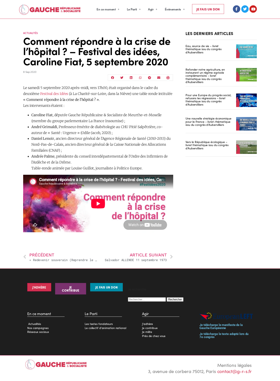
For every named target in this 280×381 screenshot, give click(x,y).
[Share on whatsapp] (140, 77)
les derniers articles (209, 33)
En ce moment (106, 9)
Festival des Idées (54, 93)
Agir (151, 9)
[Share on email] (158, 77)
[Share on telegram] (149, 77)
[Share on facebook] (112, 77)
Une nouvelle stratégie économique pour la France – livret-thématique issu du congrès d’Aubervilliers (208, 121)
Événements (173, 9)
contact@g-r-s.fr (234, 371)
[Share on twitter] (121, 77)
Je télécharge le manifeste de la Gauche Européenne (221, 326)
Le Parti (132, 9)
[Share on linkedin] (131, 77)
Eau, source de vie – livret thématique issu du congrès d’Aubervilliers (203, 49)
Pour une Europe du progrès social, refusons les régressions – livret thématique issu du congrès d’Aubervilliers (208, 99)
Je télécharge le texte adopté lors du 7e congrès (223, 335)
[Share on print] (168, 77)
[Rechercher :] (147, 299)
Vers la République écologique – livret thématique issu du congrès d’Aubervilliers (207, 145)
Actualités (30, 33)
